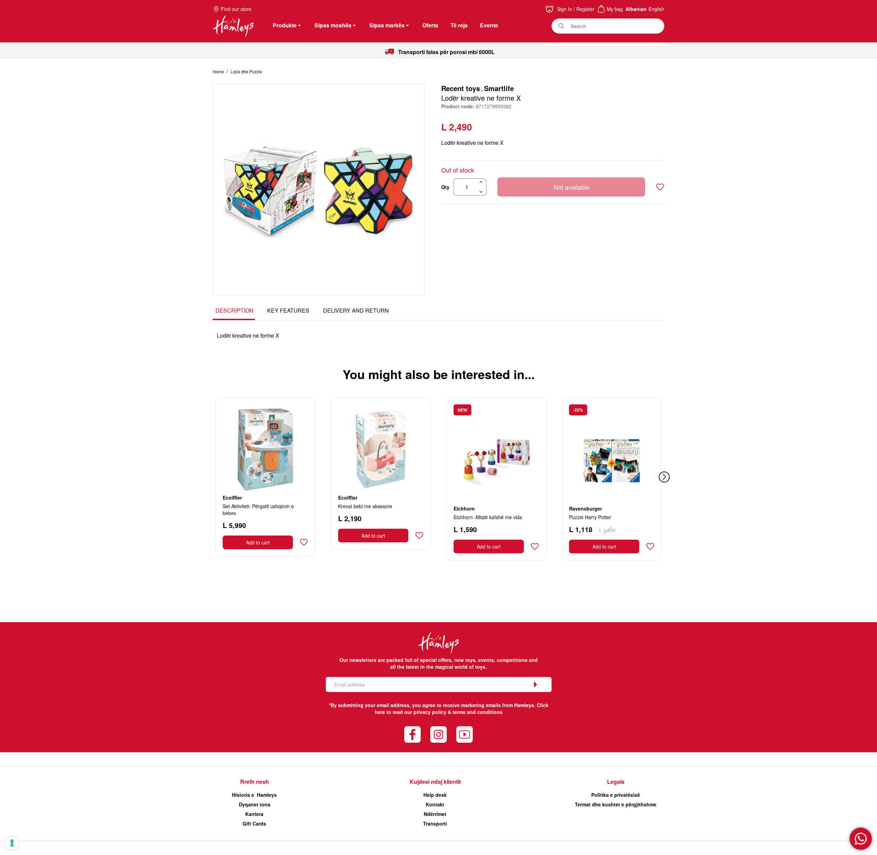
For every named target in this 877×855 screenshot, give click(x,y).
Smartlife (499, 88)
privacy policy (429, 711)
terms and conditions (478, 711)
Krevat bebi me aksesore (365, 506)
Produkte (285, 25)
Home (219, 71)
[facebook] (412, 734)
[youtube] (464, 734)
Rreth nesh (254, 781)
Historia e (254, 794)
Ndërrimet (435, 813)
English (656, 8)
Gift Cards (254, 823)
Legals (616, 781)
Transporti (435, 823)
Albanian (636, 8)
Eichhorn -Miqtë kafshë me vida (488, 517)
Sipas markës (387, 25)
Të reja (459, 25)
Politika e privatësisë (615, 794)
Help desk (435, 794)
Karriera (254, 813)
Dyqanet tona (254, 804)
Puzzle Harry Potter (590, 517)
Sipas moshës (332, 25)
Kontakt (435, 804)
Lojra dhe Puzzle (246, 71)
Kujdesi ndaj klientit (435, 781)
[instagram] (438, 734)
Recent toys (460, 88)
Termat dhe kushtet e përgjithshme (615, 804)
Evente (489, 25)
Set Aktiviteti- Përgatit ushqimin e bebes (258, 509)
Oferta (430, 25)
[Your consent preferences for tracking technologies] (11, 843)
